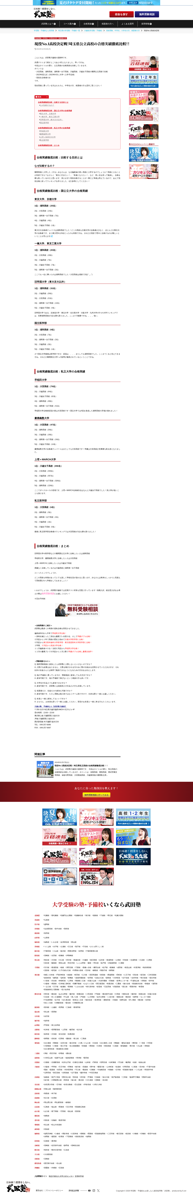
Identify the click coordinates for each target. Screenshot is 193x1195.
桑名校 (68, 1053)
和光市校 (71, 963)
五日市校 (69, 1107)
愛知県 (37, 1043)
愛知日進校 (126, 1043)
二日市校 (111, 1133)
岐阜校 (46, 1034)
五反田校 (107, 986)
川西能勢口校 (57, 1080)
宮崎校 (46, 1159)
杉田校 (148, 1000)
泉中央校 (58, 929)
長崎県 (37, 1145)
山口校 (46, 1111)
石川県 (37, 1016)
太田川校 (64, 1043)
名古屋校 (47, 1043)
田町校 (119, 975)
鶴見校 (128, 997)
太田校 (54, 955)
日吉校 (46, 997)
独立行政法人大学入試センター (61, 1176)
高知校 (46, 1129)
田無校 (111, 981)
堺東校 (70, 1067)
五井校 (87, 970)
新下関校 (55, 1111)
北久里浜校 (66, 1000)
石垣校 (61, 1168)
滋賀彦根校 (70, 1058)
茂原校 (46, 970)
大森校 (46, 983)
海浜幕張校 (147, 967)
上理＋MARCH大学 (48, 137)
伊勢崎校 (69, 955)
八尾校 (134, 1067)
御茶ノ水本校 (49, 975)
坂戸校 (103, 963)
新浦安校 (55, 967)
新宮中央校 (152, 1133)
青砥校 (147, 983)
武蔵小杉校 (152, 994)
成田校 (119, 967)
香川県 (37, 1120)
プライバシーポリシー (54, 1190)
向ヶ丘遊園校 (57, 997)
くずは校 (139, 1069)
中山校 (66, 997)
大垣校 (54, 1034)
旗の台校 (126, 983)
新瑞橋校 (124, 1046)
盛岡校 (46, 924)
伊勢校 (61, 1053)
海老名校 (88, 1000)
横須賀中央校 (108, 994)
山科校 (87, 1062)
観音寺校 (62, 1120)
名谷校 (105, 1080)
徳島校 (46, 1116)
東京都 (37, 975)
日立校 (70, 946)
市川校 (46, 967)
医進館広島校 (80, 1107)
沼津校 (61, 1038)
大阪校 (46, 1067)
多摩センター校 (122, 981)
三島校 (83, 1038)
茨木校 (142, 1067)
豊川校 (132, 1046)
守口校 (77, 1069)
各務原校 (71, 1034)
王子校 (55, 986)
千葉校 (77, 967)
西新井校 (133, 986)
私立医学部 (44, 140)
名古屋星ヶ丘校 (106, 1043)
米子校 (54, 1093)
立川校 (84, 975)
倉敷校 (68, 1102)
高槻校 (85, 1067)
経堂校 (99, 986)
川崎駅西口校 (78, 1003)
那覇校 (46, 1168)
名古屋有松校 (49, 1049)
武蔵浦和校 (112, 963)
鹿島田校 (107, 1000)
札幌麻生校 (79, 915)
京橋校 (92, 1069)
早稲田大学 (44, 131)
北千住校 (125, 978)
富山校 (46, 1012)
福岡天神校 (48, 1133)
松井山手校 (66, 1062)
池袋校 (69, 975)
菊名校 (68, 1003)
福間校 (88, 1136)
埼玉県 (37, 960)
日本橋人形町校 (65, 983)
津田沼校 (69, 967)
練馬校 (55, 978)
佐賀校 (46, 1141)
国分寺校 (153, 978)
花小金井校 (66, 989)
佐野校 (81, 951)
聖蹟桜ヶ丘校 (80, 981)
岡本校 (66, 1080)
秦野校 (135, 997)
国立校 (124, 986)
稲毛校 (54, 970)
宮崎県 (37, 1159)
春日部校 (93, 960)
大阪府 (37, 1067)
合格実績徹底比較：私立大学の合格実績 (54, 128)
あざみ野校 (63, 994)
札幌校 (46, 915)
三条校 (68, 1007)
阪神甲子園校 (135, 1077)
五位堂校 (78, 1084)
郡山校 (73, 942)
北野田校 (47, 1072)
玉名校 (66, 1150)
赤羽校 (90, 978)
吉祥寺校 (135, 978)
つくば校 (47, 946)
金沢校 (46, 1016)
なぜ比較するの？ (47, 105)
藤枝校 (68, 1038)
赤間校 (46, 1136)
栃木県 (37, 951)
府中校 (151, 981)
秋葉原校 (110, 983)
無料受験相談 (147, 14)
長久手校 (64, 1046)
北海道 (37, 915)
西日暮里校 (100, 983)
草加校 (125, 960)
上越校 (54, 1007)
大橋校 (135, 1133)
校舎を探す (121, 14)
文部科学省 (79, 1176)
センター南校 (146, 997)
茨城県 (37, 946)
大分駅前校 (48, 1154)
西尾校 (92, 1046)
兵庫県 (37, 1077)
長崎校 (46, 1145)
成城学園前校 (80, 978)
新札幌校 (55, 915)
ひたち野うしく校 (97, 946)
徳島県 (37, 1116)
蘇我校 (111, 970)
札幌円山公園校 (66, 915)
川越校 (85, 960)
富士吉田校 (56, 1025)
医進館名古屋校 (62, 1049)
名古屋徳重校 (75, 1046)
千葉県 (37, 967)
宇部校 (63, 1111)
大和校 (117, 994)
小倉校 (57, 1133)
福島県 (37, 942)
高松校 (46, 1120)
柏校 (62, 967)
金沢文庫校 (101, 997)
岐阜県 (37, 1034)
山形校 (46, 937)
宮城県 (37, 928)
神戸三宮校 (56, 1077)
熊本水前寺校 (57, 1150)
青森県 (37, 920)
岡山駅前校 (59, 1102)
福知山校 (142, 1062)
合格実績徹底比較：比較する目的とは (53, 102)
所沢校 (68, 960)
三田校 (124, 1077)
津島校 (147, 1046)
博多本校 (65, 1133)
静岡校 (46, 1038)
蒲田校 (154, 983)
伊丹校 (82, 1077)
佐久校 (79, 1029)
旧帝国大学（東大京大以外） (51, 120)
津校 (45, 1053)
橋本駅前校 (57, 1089)
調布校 (108, 978)
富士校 (76, 1038)
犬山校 (139, 1046)
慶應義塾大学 (45, 134)
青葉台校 (125, 994)
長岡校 (61, 1007)
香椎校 (82, 1133)
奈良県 (37, 1084)
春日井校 (73, 1043)
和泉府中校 (149, 1069)
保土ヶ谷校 (48, 1003)
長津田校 (98, 1000)
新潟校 (46, 1007)
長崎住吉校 (75, 1145)
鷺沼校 (140, 1000)
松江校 (46, 1098)
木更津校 (137, 967)
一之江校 (47, 986)
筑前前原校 (79, 1136)
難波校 (85, 1069)
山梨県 (37, 1025)
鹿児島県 (38, 1163)
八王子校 (127, 975)
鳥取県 (37, 1093)
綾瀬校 (63, 986)
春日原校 (120, 1133)
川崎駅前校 (59, 1003)
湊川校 (46, 1080)
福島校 (46, 942)
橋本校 (134, 994)
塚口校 (73, 1080)
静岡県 (37, 1038)
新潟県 (37, 1007)
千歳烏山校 (135, 981)
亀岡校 (128, 1062)
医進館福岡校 (100, 1133)
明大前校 (144, 978)
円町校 (95, 1062)
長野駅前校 (56, 1029)
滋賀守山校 (59, 1058)
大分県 (37, 1154)
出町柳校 (112, 1062)
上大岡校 (91, 997)
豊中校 (92, 1067)
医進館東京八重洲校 (51, 989)
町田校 (77, 975)
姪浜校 (128, 1133)
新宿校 (102, 975)
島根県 (37, 1098)
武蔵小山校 (92, 981)
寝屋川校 (101, 1067)
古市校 (118, 1069)
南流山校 (128, 967)
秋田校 (46, 933)
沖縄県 (37, 1168)
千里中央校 (151, 1067)
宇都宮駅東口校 (92, 951)
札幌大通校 (119, 915)
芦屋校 (90, 1077)
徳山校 (70, 1111)
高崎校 (46, 955)
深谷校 (46, 963)
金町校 (63, 978)
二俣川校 (111, 997)
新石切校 (56, 1072)
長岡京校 (103, 1062)
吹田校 (59, 1069)
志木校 (101, 960)
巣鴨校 (70, 978)
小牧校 (55, 1046)
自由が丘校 (99, 978)
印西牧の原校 (78, 970)
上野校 (70, 981)
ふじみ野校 (81, 963)
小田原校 (89, 994)
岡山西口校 (48, 1102)
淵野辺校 (123, 1000)
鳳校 (45, 1069)
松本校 (46, 1029)
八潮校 (121, 963)
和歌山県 (38, 1089)
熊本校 (46, 1150)
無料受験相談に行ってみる (96, 795)
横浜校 (54, 994)
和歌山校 (47, 1089)
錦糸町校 (47, 978)
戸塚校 (82, 997)
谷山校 (59, 1163)
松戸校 (105, 967)
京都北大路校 (78, 1062)
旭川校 (87, 915)
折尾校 (61, 1136)
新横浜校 (80, 994)
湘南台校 (120, 997)
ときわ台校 (79, 986)
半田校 (149, 1043)
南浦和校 (110, 960)
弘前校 (46, 920)
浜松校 (54, 1038)
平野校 (54, 1067)
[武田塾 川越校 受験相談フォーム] (78, 609)
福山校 (54, 1107)
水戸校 (55, 946)
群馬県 (37, 955)
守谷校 (85, 946)
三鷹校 (118, 983)
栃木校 (63, 951)
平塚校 (97, 994)
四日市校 (53, 1053)
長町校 (66, 929)
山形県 (37, 937)
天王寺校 (62, 1067)
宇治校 (120, 1062)
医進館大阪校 (128, 1069)
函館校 (95, 915)
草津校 (78, 1058)
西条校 (61, 1107)
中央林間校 (48, 1000)
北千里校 (74, 1072)
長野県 (37, 1029)
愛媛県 (37, 1124)
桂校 (134, 1062)
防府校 (77, 1111)
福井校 (46, 1020)
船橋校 (112, 967)
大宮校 (54, 960)
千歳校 (102, 915)
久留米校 (74, 1133)
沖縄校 (54, 1168)
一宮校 (142, 1043)
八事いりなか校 (84, 1043)
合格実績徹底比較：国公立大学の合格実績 (55, 111)
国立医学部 (44, 123)
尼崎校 (97, 1080)
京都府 (37, 1062)
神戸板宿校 (116, 1077)
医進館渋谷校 (137, 983)
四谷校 (135, 975)
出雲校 (54, 1098)
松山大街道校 (57, 1124)
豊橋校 (116, 1043)
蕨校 (89, 963)
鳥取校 (46, 1093)
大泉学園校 (103, 981)
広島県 (37, 1107)
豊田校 (134, 1043)
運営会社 (39, 1190)
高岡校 (54, 1012)
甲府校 (46, 1025)
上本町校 (110, 1067)
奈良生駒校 (68, 1084)
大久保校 (89, 1080)
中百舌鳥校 (94, 1072)
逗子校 (57, 1000)
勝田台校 (97, 967)
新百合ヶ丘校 (78, 1000)
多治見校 (62, 1034)
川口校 (61, 960)
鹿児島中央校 (49, 1163)
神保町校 (62, 981)
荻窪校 (143, 975)
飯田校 (72, 1029)
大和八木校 (97, 1084)
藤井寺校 (83, 1072)
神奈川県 (38, 994)
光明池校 (65, 1072)
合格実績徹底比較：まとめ (48, 145)
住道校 (118, 1067)
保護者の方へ (108, 24)
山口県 (37, 1111)
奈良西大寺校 (49, 1084)
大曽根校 (47, 1046)
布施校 (110, 1069)
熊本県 (37, 1150)
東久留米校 (90, 986)
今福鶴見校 (102, 1069)
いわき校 (55, 942)
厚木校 (46, 994)
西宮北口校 (66, 1077)
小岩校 (46, 981)
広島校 (46, 1107)
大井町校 (116, 978)
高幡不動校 (77, 983)
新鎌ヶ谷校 (87, 967)
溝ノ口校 (74, 997)
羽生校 (96, 963)
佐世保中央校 (57, 1145)
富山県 (37, 1012)
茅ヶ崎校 (132, 1000)
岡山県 (37, 1102)
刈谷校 (95, 1043)
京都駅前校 (56, 1062)
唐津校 (54, 1141)
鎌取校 (95, 970)
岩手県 (37, 924)
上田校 (64, 1029)
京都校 (46, 1062)
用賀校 (54, 983)
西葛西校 (111, 975)
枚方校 (77, 1067)
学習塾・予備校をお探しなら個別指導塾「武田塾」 (151, 1191)
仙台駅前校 (48, 929)
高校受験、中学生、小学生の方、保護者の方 (50, 38)
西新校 (90, 1133)
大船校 (115, 1000)
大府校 (99, 1046)
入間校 (149, 960)
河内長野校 (69, 1069)
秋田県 (37, 933)
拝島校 (144, 981)
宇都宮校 (47, 951)
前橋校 (61, 955)
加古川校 (106, 1077)
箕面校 (52, 1069)
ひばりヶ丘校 (89, 983)
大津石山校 (48, 1058)
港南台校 (142, 994)
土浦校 (63, 946)
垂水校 (81, 1080)
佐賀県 (37, 1141)
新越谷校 (77, 960)
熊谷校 (46, 960)
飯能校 (54, 963)
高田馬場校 (94, 975)
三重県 (37, 1053)
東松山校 (62, 963)
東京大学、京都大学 (48, 114)
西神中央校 (146, 1077)
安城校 (84, 1046)
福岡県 (37, 1133)
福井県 (37, 1020)
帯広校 (110, 915)
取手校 (77, 946)
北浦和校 (134, 960)
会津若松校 (65, 942)
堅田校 (86, 1058)
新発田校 (77, 1007)
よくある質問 (128, 24)
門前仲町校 (61, 975)
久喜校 (142, 960)
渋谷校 (54, 981)
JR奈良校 (87, 1084)
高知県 (37, 1129)
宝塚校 (97, 1077)
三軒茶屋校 (152, 975)
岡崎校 (55, 1043)
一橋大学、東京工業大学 (50, 117)
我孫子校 (103, 970)
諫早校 (66, 1145)
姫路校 (46, 1077)
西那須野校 (72, 951)
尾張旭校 (107, 1046)
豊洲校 (70, 986)
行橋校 (143, 1133)
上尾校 (118, 960)
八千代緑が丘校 (65, 970)
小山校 (55, 951)
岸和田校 (126, 1067)
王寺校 (59, 1084)
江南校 (115, 1046)
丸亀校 (54, 1120)
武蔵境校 (116, 986)
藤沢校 (72, 994)
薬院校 (54, 1136)
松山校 (46, 1124)
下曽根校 (69, 1136)
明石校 (75, 1077)
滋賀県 (37, 1058)
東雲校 (141, 986)
